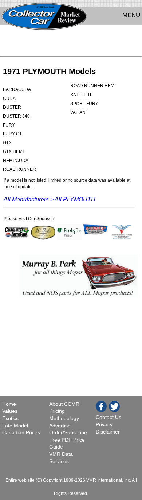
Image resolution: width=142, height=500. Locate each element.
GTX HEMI (13, 151)
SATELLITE (81, 94)
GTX (7, 142)
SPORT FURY (84, 103)
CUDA (9, 98)
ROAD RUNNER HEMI (92, 85)
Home (9, 404)
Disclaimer (108, 432)
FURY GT (12, 133)
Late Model (15, 425)
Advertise (60, 425)
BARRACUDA (17, 89)
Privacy (104, 424)
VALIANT (79, 112)
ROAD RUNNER (19, 169)
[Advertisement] (71, 42)
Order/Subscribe (68, 432)
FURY (9, 125)
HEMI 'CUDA (15, 160)
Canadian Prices (21, 432)
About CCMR (64, 404)
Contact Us (108, 417)
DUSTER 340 (16, 116)
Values (9, 411)
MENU (131, 15)
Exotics (10, 418)
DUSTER (12, 107)
